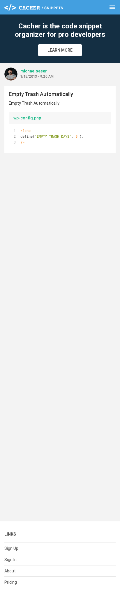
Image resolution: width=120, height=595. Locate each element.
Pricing (10, 582)
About (10, 571)
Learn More (60, 50)
